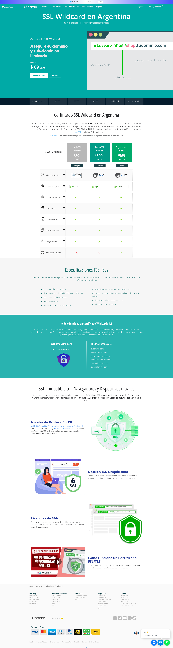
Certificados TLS (102, 597)
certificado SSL (74, 132)
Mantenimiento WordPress (128, 603)
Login (149, 7)
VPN (99, 609)
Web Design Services (127, 605)
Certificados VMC (103, 603)
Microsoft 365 (56, 601)
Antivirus (100, 607)
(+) (86, 647)
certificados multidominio (63, 428)
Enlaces (52, 642)
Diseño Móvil (124, 601)
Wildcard (79, 426)
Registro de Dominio (81, 596)
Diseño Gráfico (125, 597)
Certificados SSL (102, 596)
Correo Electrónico (59, 593)
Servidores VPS (33, 603)
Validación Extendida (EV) (40, 426)
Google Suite (56, 597)
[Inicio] (30, 6)
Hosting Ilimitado (34, 597)
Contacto (158, 7)
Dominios (79, 593)
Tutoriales (77, 642)
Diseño (123, 593)
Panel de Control (80, 597)
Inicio (31, 586)
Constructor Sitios (126, 599)
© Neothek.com (94, 642)
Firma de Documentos (104, 599)
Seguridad (102, 593)
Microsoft (55, 599)
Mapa (58, 642)
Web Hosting (33, 596)
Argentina (39, 586)
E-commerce (33, 601)
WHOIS (77, 599)
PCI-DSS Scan (102, 605)
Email (53, 603)
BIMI (53, 605)
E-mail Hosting (56, 596)
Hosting (32, 593)
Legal (31, 642)
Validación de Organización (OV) (63, 426)
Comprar (77, 166)
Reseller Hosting (34, 599)
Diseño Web (124, 596)
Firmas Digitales (102, 601)
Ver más (55, 75)
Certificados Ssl (49, 586)
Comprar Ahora (39, 75)
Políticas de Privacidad (41, 642)
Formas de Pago (67, 642)
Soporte (84, 642)
